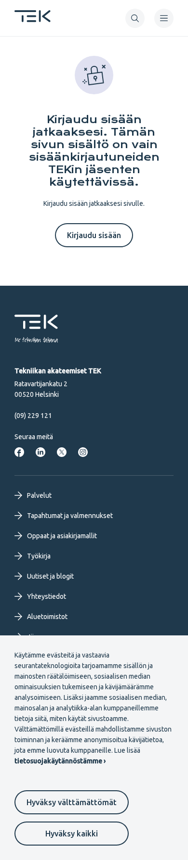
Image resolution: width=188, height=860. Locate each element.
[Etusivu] (32, 19)
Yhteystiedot (46, 596)
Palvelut (39, 495)
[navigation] (164, 18)
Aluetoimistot (47, 616)
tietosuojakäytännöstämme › (60, 761)
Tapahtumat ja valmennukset (70, 515)
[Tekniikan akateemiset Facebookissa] (19, 452)
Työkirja (39, 556)
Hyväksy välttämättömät (72, 802)
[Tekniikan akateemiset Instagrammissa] (83, 452)
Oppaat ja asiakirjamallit (62, 536)
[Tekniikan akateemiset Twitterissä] (62, 452)
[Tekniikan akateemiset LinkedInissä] (40, 452)
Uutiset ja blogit (50, 576)
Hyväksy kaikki (71, 833)
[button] (135, 18)
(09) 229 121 (33, 415)
